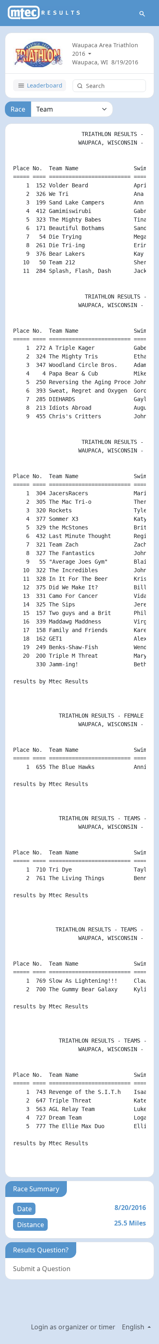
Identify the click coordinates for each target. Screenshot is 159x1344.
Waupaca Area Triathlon (105, 45)
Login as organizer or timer (73, 1326)
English (134, 1326)
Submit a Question (42, 1268)
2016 (79, 53)
